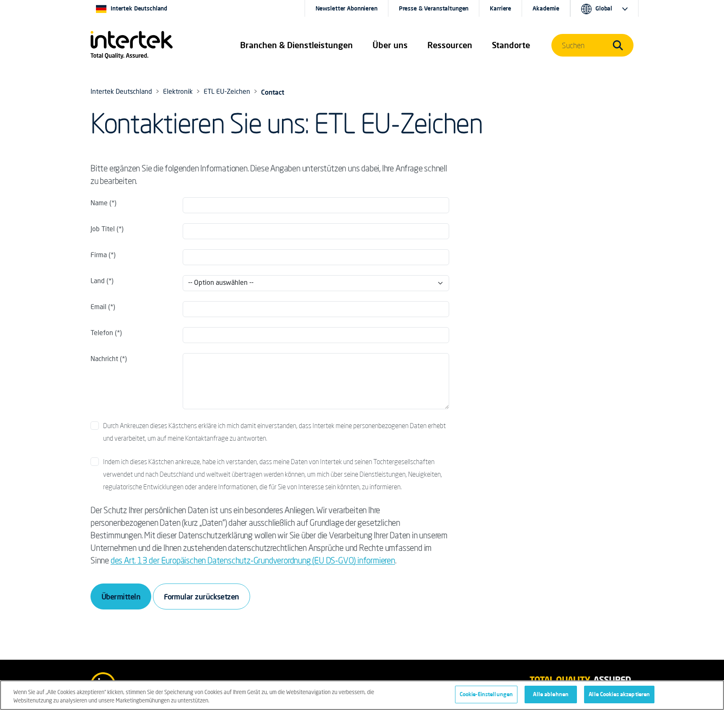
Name (99, 203)
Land (98, 281)
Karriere (500, 8)
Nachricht (104, 359)
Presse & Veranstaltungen (434, 8)
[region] (362, 695)
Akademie (546, 8)
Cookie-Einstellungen (486, 694)
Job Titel (102, 229)
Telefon (101, 333)
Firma (98, 255)
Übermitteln (120, 596)
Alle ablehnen (551, 694)
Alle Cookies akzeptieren (619, 694)
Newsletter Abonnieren (346, 8)
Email (98, 307)
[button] (296, 45)
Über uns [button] (390, 45)
